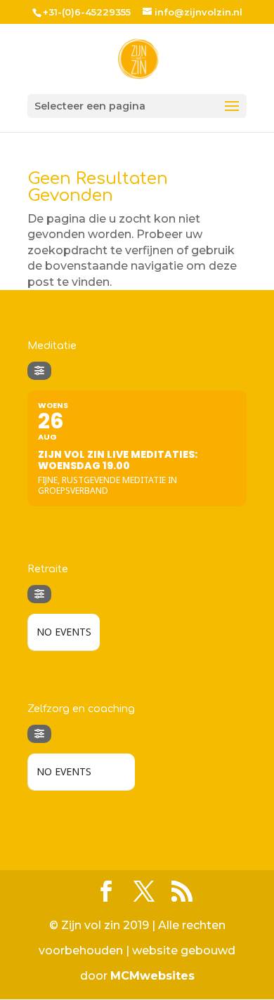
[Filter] (39, 371)
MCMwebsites (152, 975)
